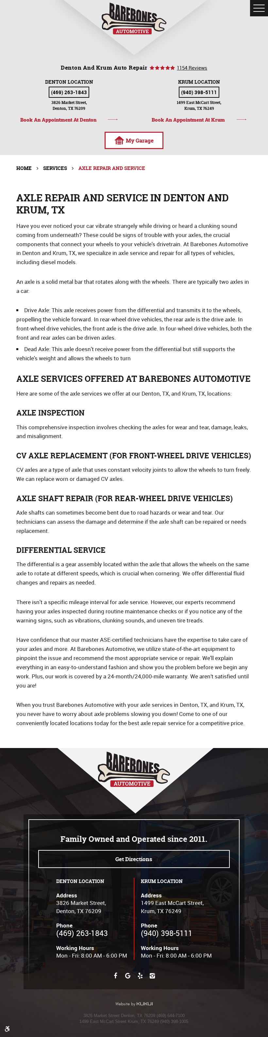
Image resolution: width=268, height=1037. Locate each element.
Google (128, 976)
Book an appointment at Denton (58, 120)
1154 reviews (192, 67)
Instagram (152, 976)
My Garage (140, 140)
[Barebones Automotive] (134, 19)
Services (55, 168)
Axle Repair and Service (111, 168)
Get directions (133, 859)
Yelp (140, 976)
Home (24, 168)
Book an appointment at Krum (188, 120)
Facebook (115, 976)
